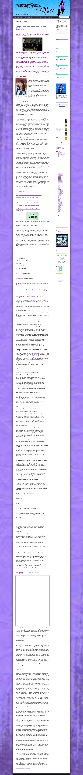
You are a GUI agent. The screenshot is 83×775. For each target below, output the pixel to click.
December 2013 (60, 190)
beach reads (38, 289)
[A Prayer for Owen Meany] (66, 126)
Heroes (17, 679)
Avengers (39, 567)
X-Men (19, 569)
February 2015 (60, 180)
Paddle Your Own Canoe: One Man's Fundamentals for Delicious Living (60, 129)
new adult (33, 568)
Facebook (23, 154)
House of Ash (58, 132)
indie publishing (18, 568)
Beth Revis (57, 223)
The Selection (18, 275)
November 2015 (60, 173)
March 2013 (59, 199)
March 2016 (59, 170)
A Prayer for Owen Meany (60, 123)
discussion (20, 205)
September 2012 (60, 205)
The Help (17, 265)
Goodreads (35, 154)
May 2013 (59, 197)
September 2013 (60, 193)
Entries (59, 279)
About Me (41, 17)
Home (15, 17)
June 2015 (59, 177)
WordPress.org (60, 281)
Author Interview (21, 567)
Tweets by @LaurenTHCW (60, 148)
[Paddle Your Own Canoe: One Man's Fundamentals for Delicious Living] (66, 130)
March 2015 (59, 179)
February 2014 (60, 188)
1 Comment (37, 205)
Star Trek (40, 568)
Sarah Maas (57, 219)
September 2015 (60, 175)
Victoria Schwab (58, 224)
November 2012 (60, 203)
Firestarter (17, 684)
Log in (59, 278)
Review (26, 767)
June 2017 (59, 162)
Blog (19, 289)
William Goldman (41, 292)
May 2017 (59, 163)
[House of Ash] (66, 135)
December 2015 (60, 172)
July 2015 (59, 176)
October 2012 (60, 204)
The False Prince (19, 260)
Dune (57, 137)
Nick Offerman (58, 131)
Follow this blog (62, 106)
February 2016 (60, 171)
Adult (19, 767)
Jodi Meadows (58, 221)
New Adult (28, 567)
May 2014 (59, 186)
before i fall (42, 289)
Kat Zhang (57, 225)
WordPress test (60, 152)
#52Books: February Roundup (62, 155)
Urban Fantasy (32, 567)
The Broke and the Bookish (21, 222)
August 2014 (60, 183)
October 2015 (60, 174)
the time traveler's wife (22, 292)
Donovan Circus (44, 567)
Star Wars (43, 568)
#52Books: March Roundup (62, 154)
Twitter (26, 154)
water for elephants (35, 292)
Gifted (26, 205)
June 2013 (59, 196)
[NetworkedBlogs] (62, 104)
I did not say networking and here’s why (32, 104)
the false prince (30, 291)
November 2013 (60, 191)
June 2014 (59, 185)
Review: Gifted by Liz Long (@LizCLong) (27, 572)
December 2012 (60, 202)
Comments (60, 280)
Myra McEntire (58, 220)
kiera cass (37, 290)
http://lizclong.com (21, 191)
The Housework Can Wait (38, 773)
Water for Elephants (19, 280)
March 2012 (59, 211)
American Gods (58, 119)
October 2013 (60, 192)
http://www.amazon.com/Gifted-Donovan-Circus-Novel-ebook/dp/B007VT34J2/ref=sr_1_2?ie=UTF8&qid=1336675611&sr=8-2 (29, 194)
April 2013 (59, 198)
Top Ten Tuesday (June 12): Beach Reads (28, 209)
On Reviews (50, 17)
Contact (45, 17)
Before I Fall (18, 258)
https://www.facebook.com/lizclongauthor (31, 200)
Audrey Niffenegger (32, 289)
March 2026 (59, 161)
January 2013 (60, 201)
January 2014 (60, 189)
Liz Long (29, 205)
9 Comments (28, 768)
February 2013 (60, 200)
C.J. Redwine (58, 222)
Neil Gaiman (58, 120)
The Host (17, 268)
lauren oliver (41, 290)
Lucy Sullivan (29, 568)
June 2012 (59, 208)
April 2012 (59, 210)
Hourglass (17, 270)
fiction (42, 767)
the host (38, 291)
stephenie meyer (25, 291)
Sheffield (37, 568)
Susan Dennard (58, 216)
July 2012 (59, 207)
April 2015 (59, 178)
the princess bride (43, 291)
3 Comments (23, 569)
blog (18, 335)
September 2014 (60, 182)
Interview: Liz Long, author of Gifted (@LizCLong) (30, 296)
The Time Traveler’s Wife (20, 278)
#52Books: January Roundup (62, 156)
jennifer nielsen (27, 290)
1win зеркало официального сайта (31, 17)
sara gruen (20, 291)
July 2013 (59, 195)
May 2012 (59, 209)
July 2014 (59, 184)
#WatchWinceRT (20, 17)
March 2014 (59, 187)
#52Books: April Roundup (62, 153)
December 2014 (60, 181)
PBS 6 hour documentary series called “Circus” (36, 353)
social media (33, 205)
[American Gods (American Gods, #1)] (66, 122)
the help (35, 291)
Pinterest (29, 154)
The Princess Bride (19, 273)
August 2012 (60, 206)
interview (22, 568)
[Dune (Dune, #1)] (66, 139)
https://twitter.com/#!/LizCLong (32, 197)
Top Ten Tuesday (23, 289)
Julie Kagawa (58, 217)
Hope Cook (58, 133)
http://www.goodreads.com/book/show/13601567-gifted (30, 202)
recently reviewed (32, 301)
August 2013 (60, 194)
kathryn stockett (32, 290)
